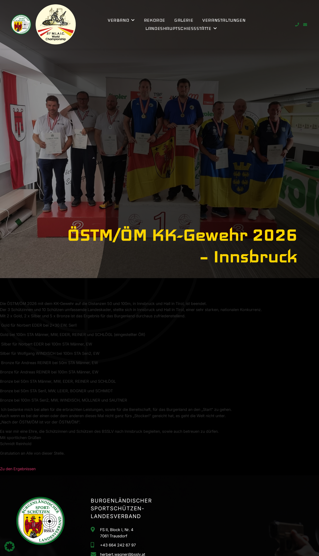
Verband (118, 20)
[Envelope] (305, 24)
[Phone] (297, 24)
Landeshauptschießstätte (178, 28)
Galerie (183, 20)
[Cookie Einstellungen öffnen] (9, 550)
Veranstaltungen (223, 20)
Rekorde (154, 20)
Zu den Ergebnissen (18, 469)
